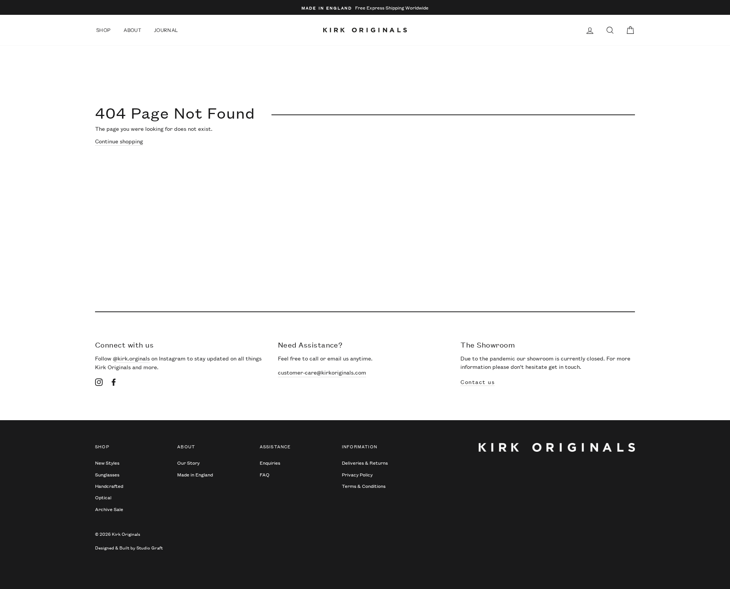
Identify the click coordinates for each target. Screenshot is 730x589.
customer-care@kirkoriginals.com (322, 372)
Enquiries (270, 462)
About (132, 30)
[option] (365, 7)
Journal (166, 30)
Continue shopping (119, 141)
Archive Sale (109, 509)
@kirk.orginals (131, 358)
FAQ (265, 474)
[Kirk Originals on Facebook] (113, 381)
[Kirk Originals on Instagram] (99, 381)
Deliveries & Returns (365, 462)
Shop (103, 30)
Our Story (188, 462)
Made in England (195, 474)
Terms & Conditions (364, 485)
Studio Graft (149, 547)
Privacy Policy (357, 474)
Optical (103, 497)
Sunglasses (107, 474)
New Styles (107, 462)
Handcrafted (109, 485)
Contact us (477, 382)
